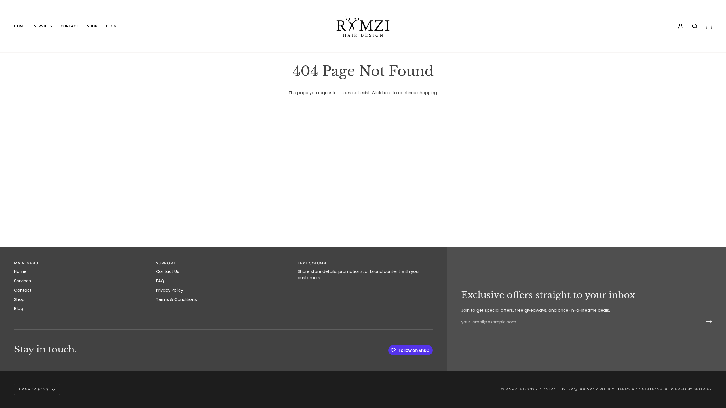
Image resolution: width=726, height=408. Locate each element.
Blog (18, 308)
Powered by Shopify (688, 389)
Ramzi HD (515, 389)
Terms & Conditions (176, 299)
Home (20, 271)
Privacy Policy (169, 290)
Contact (22, 290)
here (386, 92)
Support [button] (166, 263)
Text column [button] (312, 263)
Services (22, 281)
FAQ (160, 281)
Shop (19, 299)
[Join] (707, 321)
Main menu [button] (26, 263)
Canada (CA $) (34, 389)
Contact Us (167, 271)
